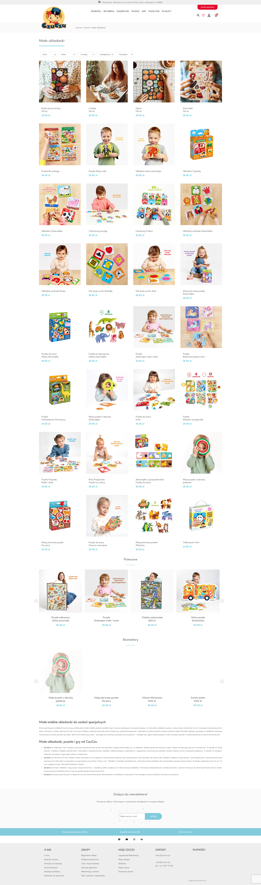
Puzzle (87, 27)
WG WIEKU (108, 11)
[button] (36, 601)
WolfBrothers (202, 880)
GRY (144, 11)
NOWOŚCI (96, 11)
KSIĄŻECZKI (123, 11)
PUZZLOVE (154, 11)
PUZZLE (135, 11)
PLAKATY (166, 11)
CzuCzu (79, 27)
